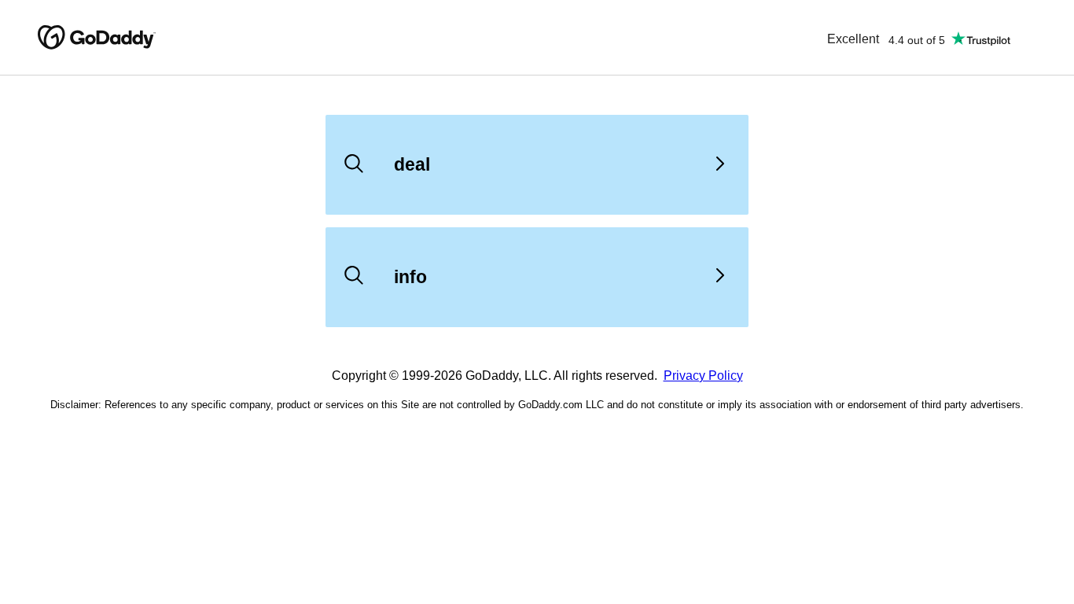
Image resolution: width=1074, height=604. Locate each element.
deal (412, 164)
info (410, 277)
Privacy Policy (703, 375)
